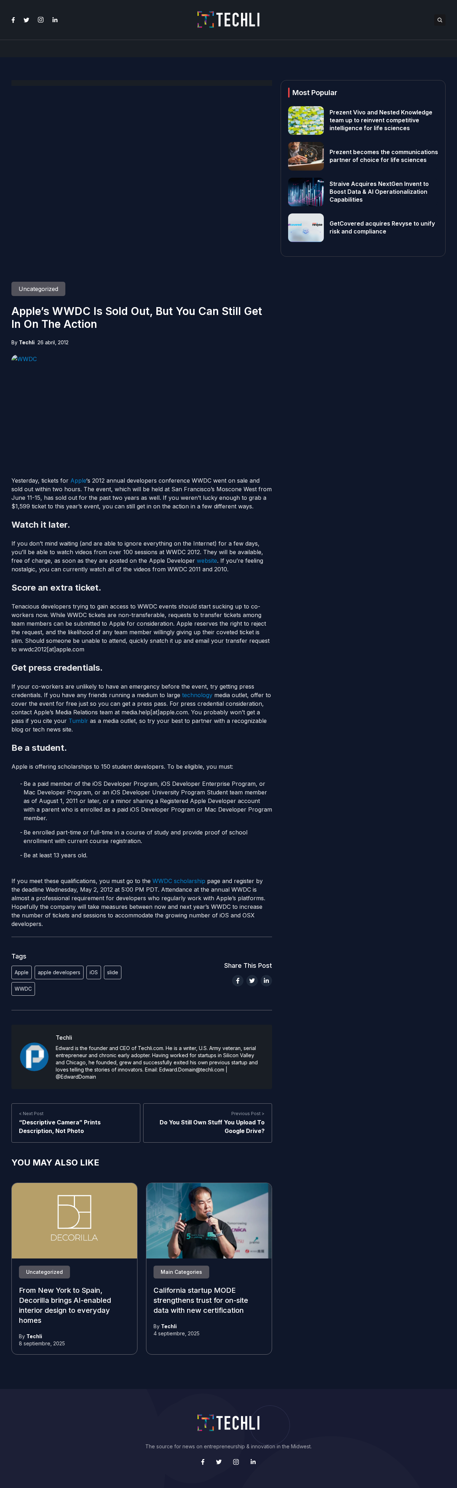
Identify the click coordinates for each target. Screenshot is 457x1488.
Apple (78, 480)
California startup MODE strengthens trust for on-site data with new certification (201, 1300)
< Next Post (31, 1113)
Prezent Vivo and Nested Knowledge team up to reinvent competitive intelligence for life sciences (381, 120)
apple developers (59, 972)
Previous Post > (248, 1113)
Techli (27, 342)
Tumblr (78, 720)
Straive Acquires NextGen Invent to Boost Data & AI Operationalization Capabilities (379, 192)
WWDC (23, 989)
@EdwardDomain (76, 1077)
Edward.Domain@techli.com (191, 1069)
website (207, 560)
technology (197, 695)
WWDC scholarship (178, 881)
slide (112, 972)
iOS (94, 972)
